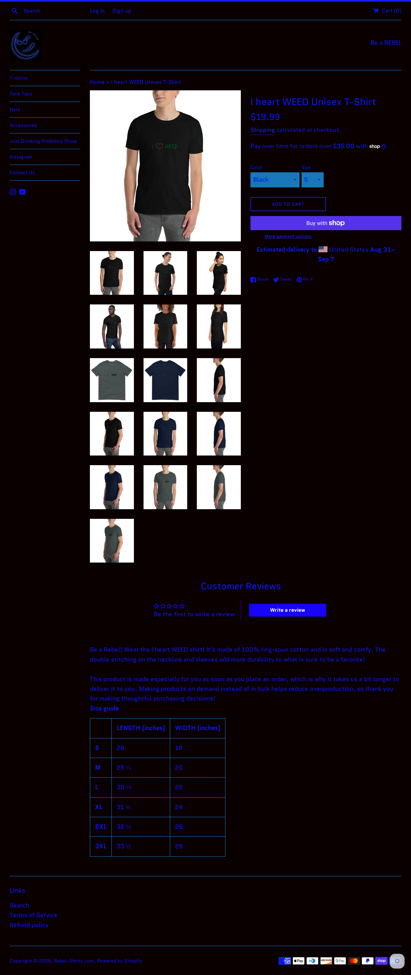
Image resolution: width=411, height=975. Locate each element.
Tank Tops (21, 93)
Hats (15, 109)
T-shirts (19, 78)
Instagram (21, 156)
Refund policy (29, 925)
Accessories (23, 125)
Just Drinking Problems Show (43, 141)
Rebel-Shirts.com (74, 960)
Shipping (262, 130)
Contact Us (22, 172)
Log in (97, 10)
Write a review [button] (287, 610)
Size (306, 167)
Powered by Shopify (119, 960)
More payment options (288, 236)
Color (256, 167)
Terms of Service (33, 915)
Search (19, 905)
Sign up (121, 10)
